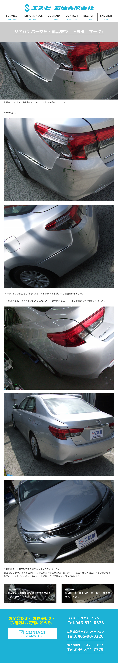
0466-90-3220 (89, 636)
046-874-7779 (89, 649)
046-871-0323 (89, 622)
